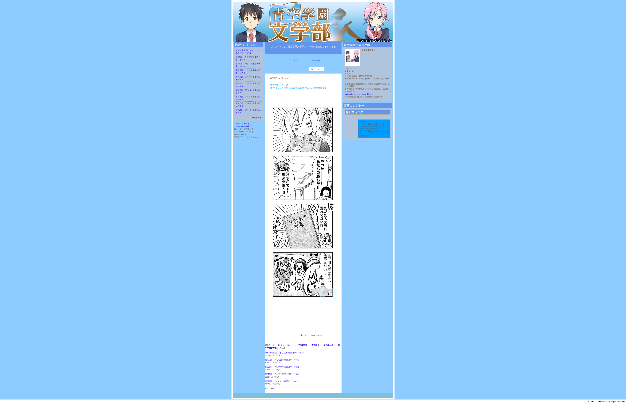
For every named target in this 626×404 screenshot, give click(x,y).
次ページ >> (316, 69)
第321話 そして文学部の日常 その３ (282, 360)
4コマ (280, 345)
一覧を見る (257, 117)
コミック (291, 345)
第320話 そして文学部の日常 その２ (282, 367)
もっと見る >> (270, 388)
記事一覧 (302, 335)
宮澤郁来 (303, 345)
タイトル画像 (313, 22)
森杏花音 (315, 345)
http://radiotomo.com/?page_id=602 (359, 94)
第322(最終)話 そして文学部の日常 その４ (285, 353)
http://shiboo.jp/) (244, 126)
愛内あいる (329, 345)
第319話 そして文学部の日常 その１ (282, 374)
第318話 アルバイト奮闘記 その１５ (282, 381)
